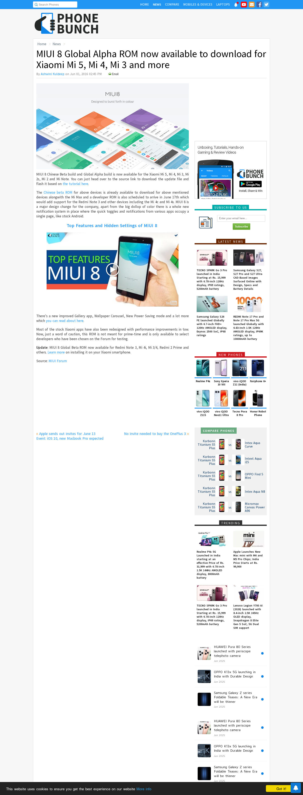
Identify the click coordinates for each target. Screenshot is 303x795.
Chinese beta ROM (58, 192)
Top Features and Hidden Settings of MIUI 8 (112, 225)
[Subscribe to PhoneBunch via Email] (251, 5)
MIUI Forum (58, 361)
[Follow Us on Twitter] (266, 5)
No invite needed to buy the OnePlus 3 (155, 433)
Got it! (281, 788)
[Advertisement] (195, 23)
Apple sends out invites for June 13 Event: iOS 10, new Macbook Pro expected (69, 436)
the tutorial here (75, 183)
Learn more (56, 352)
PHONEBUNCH (78, 23)
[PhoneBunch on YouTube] (244, 6)
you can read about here (64, 320)
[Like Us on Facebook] (259, 5)
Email (115, 74)
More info (143, 788)
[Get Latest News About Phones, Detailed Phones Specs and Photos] (45, 23)
